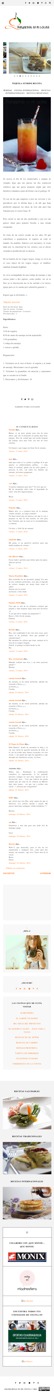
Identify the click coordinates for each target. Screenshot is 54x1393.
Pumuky (12, 507)
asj (10, 822)
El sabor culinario (27, 1018)
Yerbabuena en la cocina (27, 1064)
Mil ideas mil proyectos (27, 1023)
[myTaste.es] (27, 1361)
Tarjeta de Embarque (27, 1053)
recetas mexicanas (37, 93)
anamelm (12, 539)
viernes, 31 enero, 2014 (18, 451)
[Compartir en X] (25, 399)
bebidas (8, 90)
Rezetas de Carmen (27, 1042)
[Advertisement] (13, 902)
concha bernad (15, 678)
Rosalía (12, 629)
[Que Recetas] (27, 1301)
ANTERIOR (45, 873)
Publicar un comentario (15, 868)
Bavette (12, 844)
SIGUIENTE (9, 873)
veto (10, 483)
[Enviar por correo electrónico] (32, 399)
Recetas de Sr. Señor (27, 1037)
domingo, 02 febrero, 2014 (19, 814)
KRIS (11, 797)
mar (10, 459)
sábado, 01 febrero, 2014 (19, 692)
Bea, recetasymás (16, 659)
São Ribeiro (14, 556)
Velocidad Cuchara (27, 1058)
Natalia (12, 429)
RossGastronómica (26, 1048)
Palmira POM (15, 602)
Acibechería (27, 1013)
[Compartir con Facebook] (21, 399)
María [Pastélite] (16, 576)
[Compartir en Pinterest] (29, 399)
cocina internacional (26, 90)
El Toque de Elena (16, 744)
